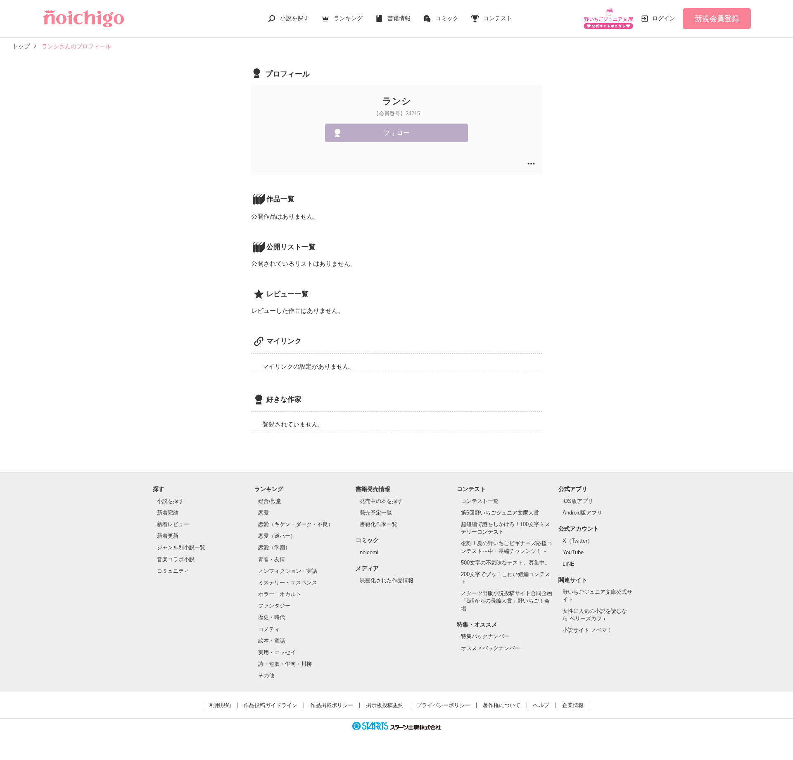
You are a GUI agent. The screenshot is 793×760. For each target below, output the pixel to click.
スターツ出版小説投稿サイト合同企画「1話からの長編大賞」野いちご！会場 (506, 600)
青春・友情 (271, 559)
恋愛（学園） (274, 547)
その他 (266, 675)
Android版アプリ (582, 513)
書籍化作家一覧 (378, 524)
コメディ (269, 629)
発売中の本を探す (381, 501)
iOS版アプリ (578, 501)
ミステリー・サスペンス (287, 582)
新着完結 (167, 513)
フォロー (396, 132)
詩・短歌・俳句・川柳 (285, 664)
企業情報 (573, 705)
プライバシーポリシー (443, 705)
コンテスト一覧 (480, 501)
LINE (569, 564)
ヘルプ (541, 705)
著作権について (501, 705)
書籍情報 (399, 18)
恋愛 (263, 513)
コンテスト (497, 18)
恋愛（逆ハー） (277, 536)
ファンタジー (274, 606)
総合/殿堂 (269, 501)
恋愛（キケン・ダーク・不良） (295, 524)
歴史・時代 (271, 617)
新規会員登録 (717, 18)
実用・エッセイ (277, 652)
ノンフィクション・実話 (287, 571)
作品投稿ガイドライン (270, 705)
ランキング (348, 18)
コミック (446, 18)
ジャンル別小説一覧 (181, 547)
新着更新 (167, 536)
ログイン (663, 18)
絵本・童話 (271, 641)
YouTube (573, 552)
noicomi (369, 552)
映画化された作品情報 (386, 580)
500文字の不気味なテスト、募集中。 (505, 563)
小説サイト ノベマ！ (588, 630)
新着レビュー (173, 524)
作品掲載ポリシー (331, 705)
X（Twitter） (578, 541)
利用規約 (220, 705)
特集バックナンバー (485, 636)
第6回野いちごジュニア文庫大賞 (500, 513)
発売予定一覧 (376, 513)
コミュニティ (173, 571)
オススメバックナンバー (490, 648)
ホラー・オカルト (279, 594)
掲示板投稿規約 (385, 705)
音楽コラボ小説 (176, 559)
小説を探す (294, 18)
